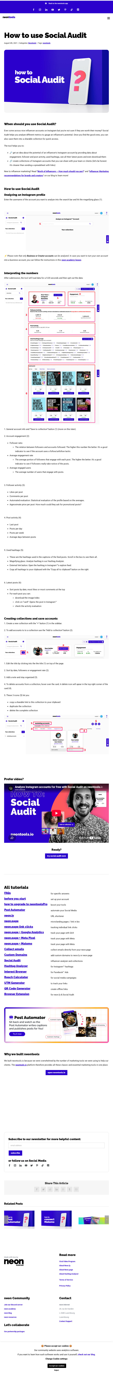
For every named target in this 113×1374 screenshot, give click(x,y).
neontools (46, 43)
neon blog (8, 1313)
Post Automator (14, 909)
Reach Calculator (16, 977)
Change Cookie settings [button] (56, 1359)
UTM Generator (14, 982)
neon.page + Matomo (18, 943)
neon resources (10, 1317)
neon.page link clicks (18, 926)
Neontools (32, 43)
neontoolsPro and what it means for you (94, 1220)
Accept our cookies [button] (56, 1366)
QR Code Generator (17, 988)
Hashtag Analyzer (16, 966)
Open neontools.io (56, 1072)
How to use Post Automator (19, 1220)
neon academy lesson (71, 260)
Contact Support (65, 1321)
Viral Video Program (67, 1261)
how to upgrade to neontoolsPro (25, 904)
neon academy (10, 1309)
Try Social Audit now (56, 856)
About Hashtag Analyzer (69, 1274)
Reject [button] (56, 1370)
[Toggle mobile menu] (108, 18)
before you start (15, 898)
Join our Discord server (13, 1305)
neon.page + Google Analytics (24, 932)
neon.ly (9, 915)
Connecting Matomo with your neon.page (56, 1220)
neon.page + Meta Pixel (19, 938)
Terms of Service (66, 1280)
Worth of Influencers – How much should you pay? (60, 171)
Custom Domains (15, 954)
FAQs (7, 893)
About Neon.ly (64, 1266)
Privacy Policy (65, 1286)
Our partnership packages (14, 1331)
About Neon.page (66, 1270)
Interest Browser (15, 971)
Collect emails (14, 949)
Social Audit (12, 960)
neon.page (11, 921)
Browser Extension (16, 994)
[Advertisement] (56, 1104)
